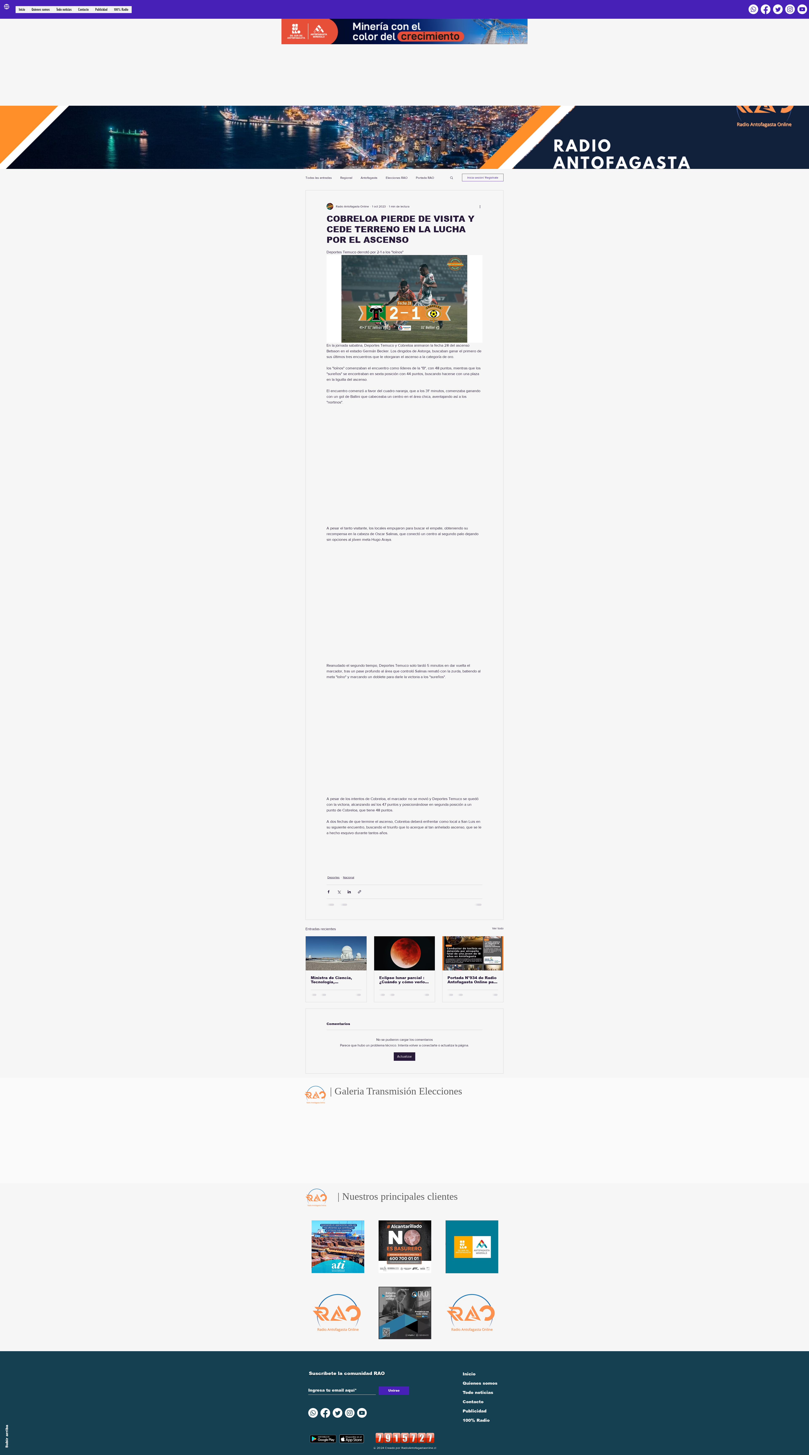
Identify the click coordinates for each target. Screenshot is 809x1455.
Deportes (333, 877)
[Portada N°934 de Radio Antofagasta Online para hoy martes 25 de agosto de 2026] (472, 953)
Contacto (473, 1396)
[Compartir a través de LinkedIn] (349, 892)
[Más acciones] (479, 206)
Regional (346, 177)
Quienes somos (480, 1377)
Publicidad (474, 1405)
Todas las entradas (318, 177)
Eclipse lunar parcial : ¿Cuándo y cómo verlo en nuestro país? (402, 980)
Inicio (469, 1368)
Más (419, 177)
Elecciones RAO (396, 177)
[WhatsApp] (753, 9)
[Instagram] (790, 9)
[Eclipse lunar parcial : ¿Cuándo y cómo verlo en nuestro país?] (404, 953)
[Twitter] (778, 9)
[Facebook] (765, 9)
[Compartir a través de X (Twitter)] (339, 892)
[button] (452, 177)
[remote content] (404, 465)
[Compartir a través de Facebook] (329, 892)
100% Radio (476, 1414)
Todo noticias (478, 1386)
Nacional (348, 877)
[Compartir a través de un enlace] (360, 892)
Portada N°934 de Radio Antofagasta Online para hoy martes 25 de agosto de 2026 (472, 980)
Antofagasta (369, 177)
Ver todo (498, 928)
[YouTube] (802, 9)
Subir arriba (7, 1436)
